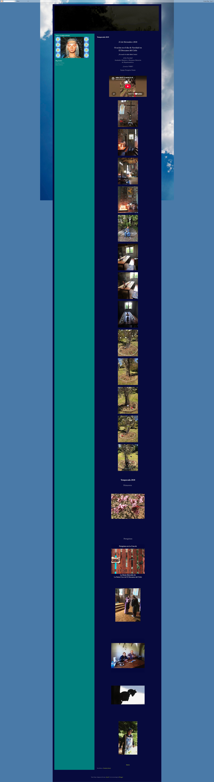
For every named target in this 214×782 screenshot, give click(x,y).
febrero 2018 (58, 64)
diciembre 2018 (59, 63)
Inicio (128, 765)
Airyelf (107, 777)
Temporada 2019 (103, 37)
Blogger (121, 777)
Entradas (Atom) (107, 768)
